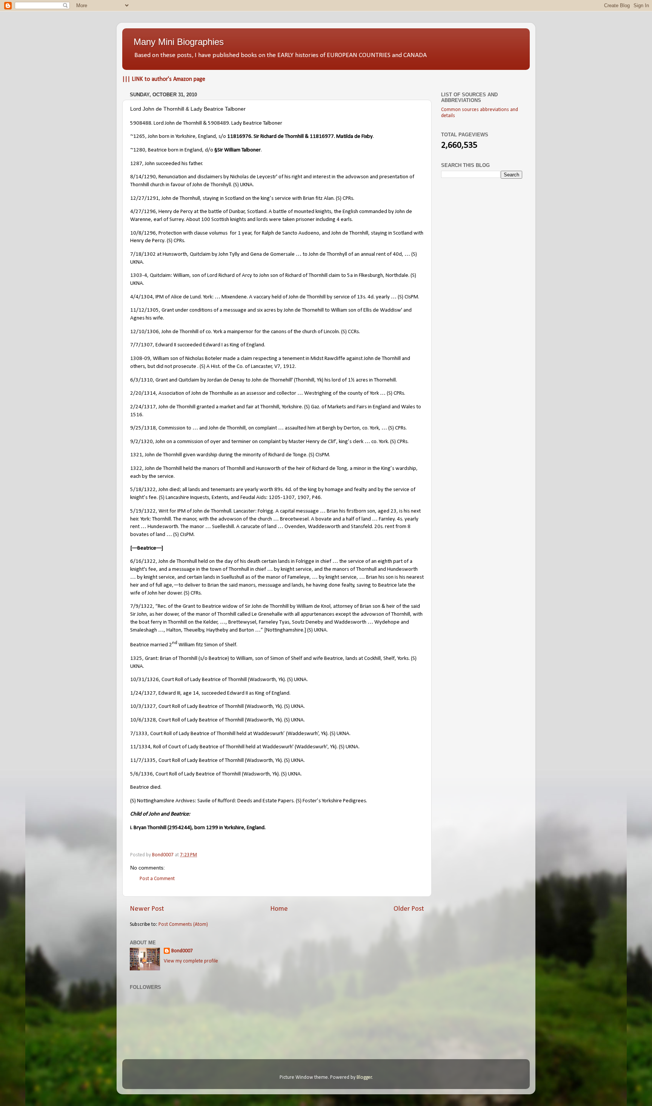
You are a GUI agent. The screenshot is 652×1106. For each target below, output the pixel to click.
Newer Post (147, 909)
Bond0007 (182, 950)
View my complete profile (191, 961)
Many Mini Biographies (179, 42)
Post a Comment (157, 878)
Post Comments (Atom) (183, 924)
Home (279, 909)
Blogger (364, 1077)
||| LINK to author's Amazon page (163, 79)
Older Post (409, 909)
